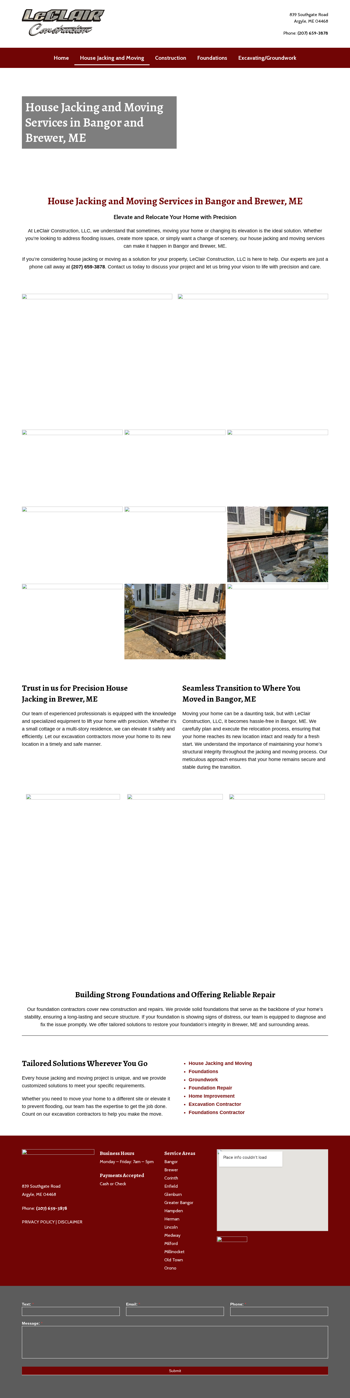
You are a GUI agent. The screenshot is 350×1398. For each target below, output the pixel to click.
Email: (133, 1304)
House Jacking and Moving (112, 58)
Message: (32, 1323)
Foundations (212, 58)
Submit (175, 1371)
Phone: (238, 1304)
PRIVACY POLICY (38, 1222)
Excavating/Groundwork (267, 58)
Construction (170, 58)
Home (61, 58)
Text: (28, 1304)
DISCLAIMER (70, 1222)
